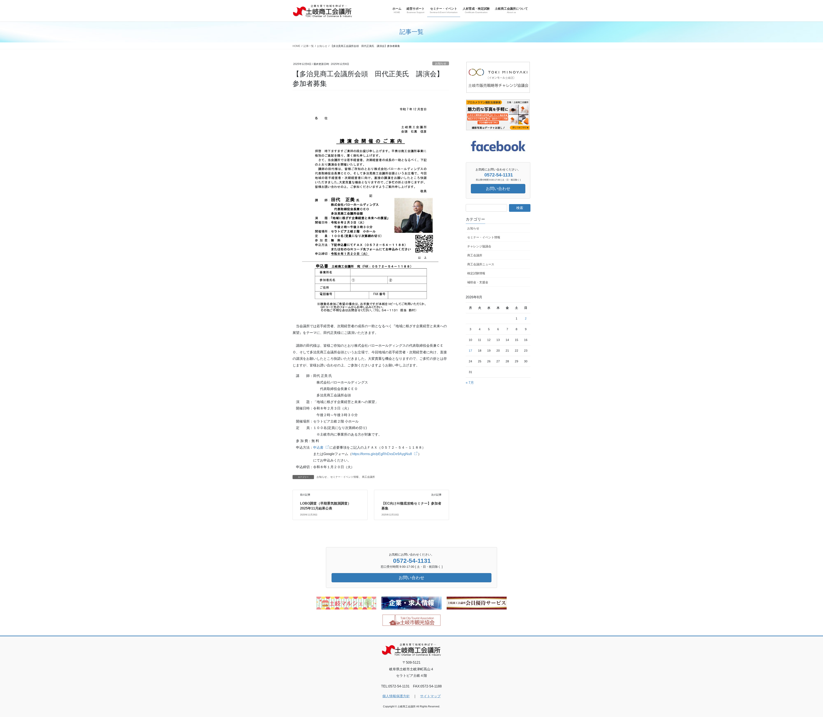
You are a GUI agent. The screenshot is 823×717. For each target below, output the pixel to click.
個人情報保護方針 (396, 696)
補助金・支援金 (477, 282)
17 (470, 350)
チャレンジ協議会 (479, 246)
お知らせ (440, 63)
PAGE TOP (801, 692)
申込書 (318, 447)
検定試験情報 (476, 273)
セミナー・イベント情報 (344, 476)
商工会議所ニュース (480, 264)
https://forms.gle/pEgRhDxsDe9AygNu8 (382, 454)
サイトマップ (430, 696)
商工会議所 (368, 476)
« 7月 (470, 382)
